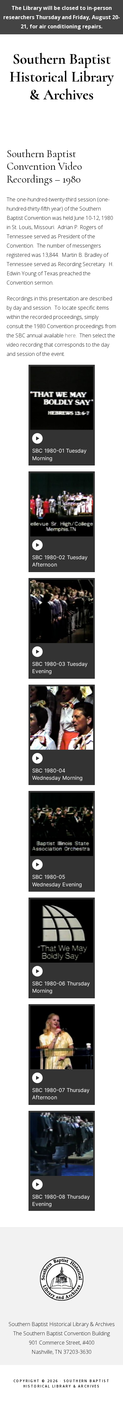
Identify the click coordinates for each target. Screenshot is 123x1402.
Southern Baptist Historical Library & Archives (62, 77)
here (70, 335)
